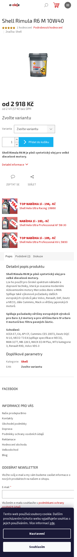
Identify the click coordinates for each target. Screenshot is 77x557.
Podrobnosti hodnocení (47, 28)
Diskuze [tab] (38, 256)
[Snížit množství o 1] (17, 144)
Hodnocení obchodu (14, 445)
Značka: (14, 32)
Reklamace (9, 439)
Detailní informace (13, 165)
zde (52, 523)
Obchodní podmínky (14, 424)
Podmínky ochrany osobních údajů (23, 434)
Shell (24, 362)
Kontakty (7, 418)
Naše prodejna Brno (14, 413)
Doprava (7, 429)
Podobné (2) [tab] (22, 256)
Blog (5, 455)
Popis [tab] (9, 256)
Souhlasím (37, 547)
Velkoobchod (10, 450)
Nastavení (37, 533)
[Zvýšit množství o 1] (17, 139)
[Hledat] (46, 5)
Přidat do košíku (39, 142)
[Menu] (68, 5)
